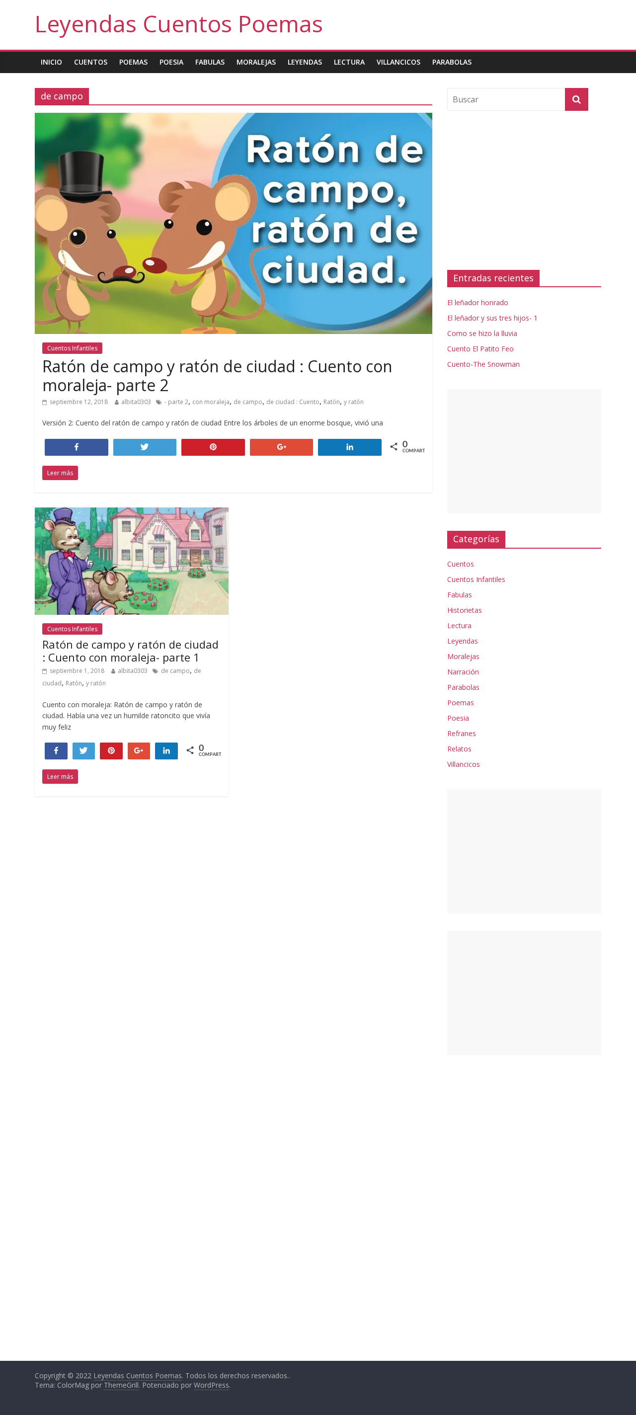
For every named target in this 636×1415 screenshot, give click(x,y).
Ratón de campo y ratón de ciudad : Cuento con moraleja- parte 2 (217, 375)
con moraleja (211, 402)
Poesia (171, 62)
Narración (463, 671)
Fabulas (210, 62)
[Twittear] (84, 750)
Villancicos (398, 62)
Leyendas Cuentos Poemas (179, 23)
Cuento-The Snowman (483, 364)
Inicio (51, 62)
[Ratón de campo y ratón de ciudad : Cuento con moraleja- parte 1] (132, 513)
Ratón (331, 402)
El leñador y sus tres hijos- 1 (492, 318)
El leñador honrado (477, 302)
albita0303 (136, 402)
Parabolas (452, 62)
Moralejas (256, 62)
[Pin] (111, 750)
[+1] (139, 750)
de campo (248, 402)
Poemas (133, 62)
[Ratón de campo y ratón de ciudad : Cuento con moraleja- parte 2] (233, 118)
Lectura (349, 62)
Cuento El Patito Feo (480, 348)
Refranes (461, 733)
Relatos (459, 748)
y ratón (354, 402)
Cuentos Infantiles (72, 348)
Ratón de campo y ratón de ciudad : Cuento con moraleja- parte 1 (130, 651)
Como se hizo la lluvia (482, 333)
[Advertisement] (524, 190)
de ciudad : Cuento (292, 402)
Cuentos (90, 62)
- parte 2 (176, 402)
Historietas (464, 610)
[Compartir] (56, 750)
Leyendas (305, 62)
